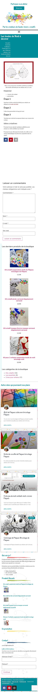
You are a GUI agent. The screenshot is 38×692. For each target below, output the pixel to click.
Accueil (7, 43)
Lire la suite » (8, 425)
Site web (6, 230)
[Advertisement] (19, 161)
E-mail (5, 223)
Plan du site (15, 681)
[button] (19, 31)
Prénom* (5, 664)
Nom (5, 216)
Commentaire (8, 192)
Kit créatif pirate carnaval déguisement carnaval (17, 596)
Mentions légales (6, 681)
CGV (12, 683)
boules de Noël (14, 104)
